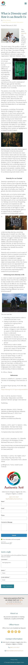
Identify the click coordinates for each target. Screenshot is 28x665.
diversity (23, 33)
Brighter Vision (20, 662)
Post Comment (7, 586)
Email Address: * (5, 577)
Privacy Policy (14, 659)
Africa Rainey (7, 20)
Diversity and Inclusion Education (13, 22)
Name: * (3, 570)
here (20, 600)
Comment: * (4, 559)
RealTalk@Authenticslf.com (14, 499)
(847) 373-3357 (14, 497)
